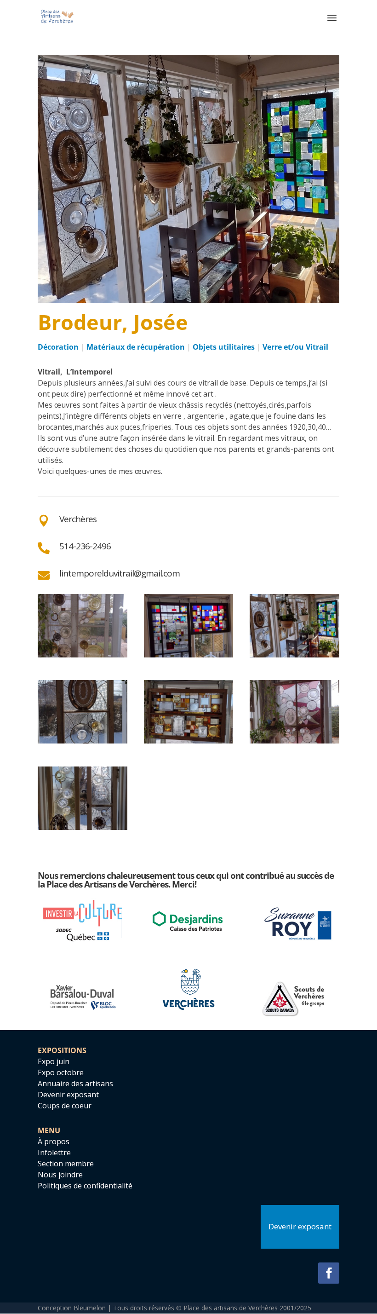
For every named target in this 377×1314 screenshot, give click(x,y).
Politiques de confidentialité (85, 1186)
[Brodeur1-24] (294, 743)
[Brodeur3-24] (189, 743)
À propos (53, 1141)
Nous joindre (60, 1175)
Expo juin (53, 1061)
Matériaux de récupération (135, 347)
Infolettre (54, 1152)
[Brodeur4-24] (82, 743)
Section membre (66, 1163)
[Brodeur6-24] (294, 657)
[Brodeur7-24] (189, 657)
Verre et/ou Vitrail (295, 347)
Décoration (58, 347)
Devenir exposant (68, 1094)
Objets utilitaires (224, 347)
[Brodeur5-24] (82, 830)
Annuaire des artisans (75, 1083)
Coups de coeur (64, 1106)
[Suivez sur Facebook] (328, 1273)
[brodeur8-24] (82, 657)
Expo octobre (61, 1072)
